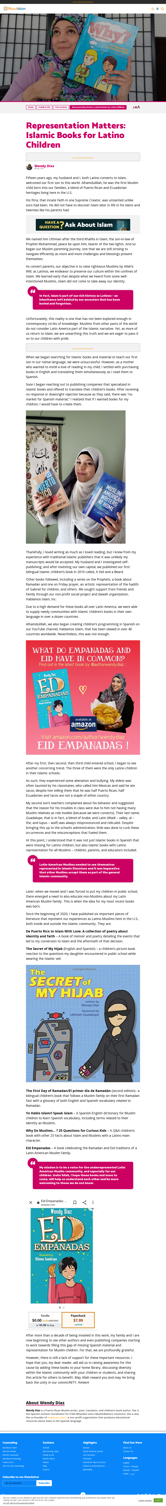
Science (46, 1469)
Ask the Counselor (11, 1455)
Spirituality (87, 1469)
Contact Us (128, 1451)
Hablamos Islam (57, 1417)
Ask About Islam (10, 1447)
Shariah (46, 1447)
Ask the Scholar (9, 1451)
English (126, 1462)
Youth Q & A (8, 1462)
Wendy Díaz (44, 166)
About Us (127, 1447)
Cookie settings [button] (145, 1500)
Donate (86, 1447)
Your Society (61, 107)
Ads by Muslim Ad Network (83, 2)
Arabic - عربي (129, 1473)
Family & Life (44, 107)
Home (31, 107)
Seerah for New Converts (94, 1462)
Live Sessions (89, 1455)
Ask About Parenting (12, 1458)
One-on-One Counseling (13, 1466)
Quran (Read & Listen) (93, 1451)
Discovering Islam (51, 1451)
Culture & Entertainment (94, 1466)
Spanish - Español (131, 1470)
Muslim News (49, 1458)
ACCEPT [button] (158, 1500)
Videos (46, 1462)
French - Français (130, 1466)
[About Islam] (14, 8)
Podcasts (87, 1458)
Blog (45, 1466)
